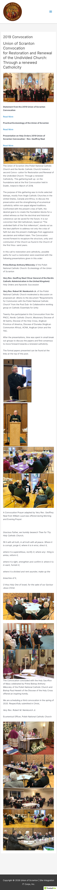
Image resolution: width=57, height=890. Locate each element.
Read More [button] (8, 116)
